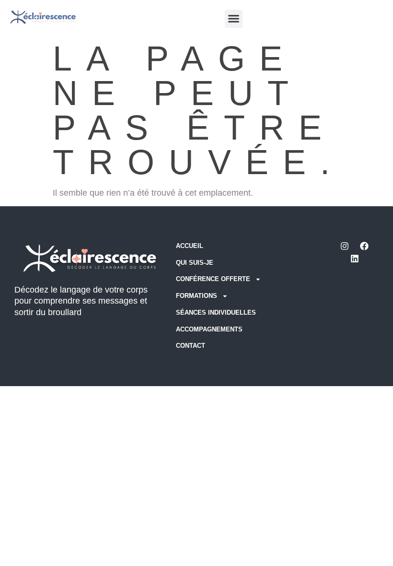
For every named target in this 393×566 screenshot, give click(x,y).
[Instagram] (344, 246)
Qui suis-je (194, 262)
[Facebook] (364, 246)
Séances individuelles (216, 312)
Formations (196, 296)
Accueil (189, 246)
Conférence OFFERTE (213, 279)
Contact (190, 345)
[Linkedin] (354, 258)
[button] (234, 19)
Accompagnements (209, 329)
